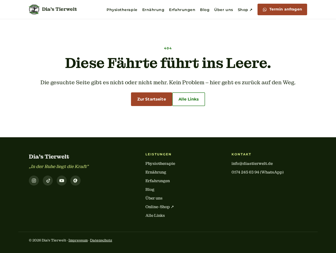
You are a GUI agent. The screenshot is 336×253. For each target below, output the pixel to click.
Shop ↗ (245, 10)
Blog (204, 10)
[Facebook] (75, 181)
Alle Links (188, 99)
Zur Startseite (151, 99)
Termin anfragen (285, 9)
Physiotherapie (122, 10)
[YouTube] (62, 181)
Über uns (223, 10)
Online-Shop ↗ (159, 206)
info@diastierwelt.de (252, 163)
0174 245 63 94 (245, 172)
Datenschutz (101, 240)
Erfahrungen (182, 10)
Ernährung (153, 10)
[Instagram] (34, 181)
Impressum (78, 240)
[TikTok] (48, 181)
